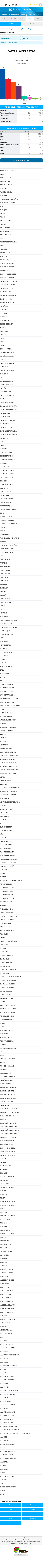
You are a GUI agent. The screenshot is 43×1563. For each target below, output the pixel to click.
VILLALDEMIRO (4, 1383)
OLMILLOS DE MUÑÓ (6, 830)
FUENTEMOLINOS (5, 574)
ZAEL (1, 1483)
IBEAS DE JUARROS (6, 666)
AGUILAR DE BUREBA (6, 185)
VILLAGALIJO (4, 1362)
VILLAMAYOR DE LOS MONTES (9, 1390)
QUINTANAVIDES (5, 973)
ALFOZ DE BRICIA (5, 195)
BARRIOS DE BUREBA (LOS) (8, 295)
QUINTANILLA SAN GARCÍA (8, 987)
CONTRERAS (4, 488)
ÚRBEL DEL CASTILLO (6, 1251)
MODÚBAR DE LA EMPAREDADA (9, 788)
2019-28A (13, 19)
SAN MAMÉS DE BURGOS (7, 1094)
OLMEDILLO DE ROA (6, 827)
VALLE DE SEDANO (5, 1294)
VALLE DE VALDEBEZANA (7, 1301)
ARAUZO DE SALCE (5, 231)
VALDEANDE (3, 1258)
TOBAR (2, 1209)
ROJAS (2, 1055)
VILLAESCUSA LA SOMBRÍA (8, 1348)
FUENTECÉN (3, 563)
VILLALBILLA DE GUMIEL (7, 1380)
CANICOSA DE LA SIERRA (7, 370)
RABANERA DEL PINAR (6, 998)
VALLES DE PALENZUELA (7, 1319)
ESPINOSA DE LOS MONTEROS (9, 524)
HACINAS (3, 606)
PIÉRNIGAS (3, 905)
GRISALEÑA (3, 595)
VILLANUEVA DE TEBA (6, 1423)
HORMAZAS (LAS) (5, 631)
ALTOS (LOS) (4, 210)
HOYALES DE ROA (5, 645)
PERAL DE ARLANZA (6, 902)
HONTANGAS (4, 616)
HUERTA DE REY (5, 656)
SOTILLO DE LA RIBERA (7, 1176)
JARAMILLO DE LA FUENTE (8, 688)
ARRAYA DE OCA (5, 252)
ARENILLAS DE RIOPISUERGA (8, 242)
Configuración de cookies (29, 1541)
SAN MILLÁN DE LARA (6, 1102)
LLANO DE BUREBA (5, 713)
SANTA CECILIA (4, 1105)
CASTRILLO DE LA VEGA (7, 424)
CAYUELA (3, 445)
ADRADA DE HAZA (5, 178)
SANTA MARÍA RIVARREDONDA (9, 1134)
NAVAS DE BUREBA (5, 816)
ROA (1, 1052)
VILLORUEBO (4, 1469)
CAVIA (2, 442)
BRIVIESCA (3, 335)
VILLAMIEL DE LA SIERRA (7, 1405)
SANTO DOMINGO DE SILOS (8, 1148)
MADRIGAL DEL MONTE (7, 716)
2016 (21, 19)
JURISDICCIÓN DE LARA (7, 702)
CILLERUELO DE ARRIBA (7, 474)
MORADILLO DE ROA (6, 809)
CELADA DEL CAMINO (6, 452)
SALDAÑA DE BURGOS (6, 1080)
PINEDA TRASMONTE (6, 912)
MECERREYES (4, 745)
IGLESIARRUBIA (4, 673)
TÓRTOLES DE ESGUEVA (7, 1233)
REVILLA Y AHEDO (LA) (7, 1041)
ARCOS (2, 238)
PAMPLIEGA (3, 870)
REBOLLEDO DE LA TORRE (8, 1009)
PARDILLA (3, 877)
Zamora (10, 1523)
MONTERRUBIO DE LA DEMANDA (10, 802)
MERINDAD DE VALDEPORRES (9, 770)
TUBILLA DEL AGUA (5, 1244)
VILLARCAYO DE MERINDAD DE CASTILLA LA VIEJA (15, 1433)
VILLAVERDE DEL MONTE (7, 1451)
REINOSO (3, 1023)
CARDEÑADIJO (4, 388)
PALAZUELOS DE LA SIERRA (8, 862)
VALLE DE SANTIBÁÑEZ (7, 1291)
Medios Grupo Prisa (21, 1555)
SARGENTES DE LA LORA (7, 1155)
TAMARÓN (3, 1191)
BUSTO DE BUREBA (5, 349)
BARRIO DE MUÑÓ (5, 292)
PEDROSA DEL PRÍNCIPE (7, 891)
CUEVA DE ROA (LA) (6, 506)
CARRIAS (2, 399)
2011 (38, 19)
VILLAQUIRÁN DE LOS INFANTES (9, 1430)
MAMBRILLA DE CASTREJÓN (8, 727)
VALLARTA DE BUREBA (6, 1269)
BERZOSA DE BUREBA (6, 324)
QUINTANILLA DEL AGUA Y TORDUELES (11, 977)
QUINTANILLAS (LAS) (6, 991)
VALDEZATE (3, 1262)
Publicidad (26, 1540)
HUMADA (2, 659)
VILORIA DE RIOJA (5, 1473)
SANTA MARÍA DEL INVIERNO (8, 1126)
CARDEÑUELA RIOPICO (7, 395)
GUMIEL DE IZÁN (5, 599)
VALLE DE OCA (4, 1287)
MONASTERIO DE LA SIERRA (8, 791)
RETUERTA (3, 1027)
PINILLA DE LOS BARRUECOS (8, 916)
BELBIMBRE (3, 310)
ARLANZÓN (3, 249)
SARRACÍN (3, 1159)
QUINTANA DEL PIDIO (6, 955)
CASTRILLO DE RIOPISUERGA (8, 431)
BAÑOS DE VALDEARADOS (8, 274)
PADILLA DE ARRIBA (6, 848)
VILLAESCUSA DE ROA (6, 1344)
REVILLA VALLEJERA (6, 1037)
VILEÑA (2, 1337)
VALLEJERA (3, 1316)
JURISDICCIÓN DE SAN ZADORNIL (10, 706)
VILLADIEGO (3, 1341)
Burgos (32, 1505)
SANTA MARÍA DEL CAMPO (8, 1123)
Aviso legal (32, 1540)
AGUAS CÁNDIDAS (5, 181)
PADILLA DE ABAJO (6, 845)
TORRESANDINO (5, 1230)
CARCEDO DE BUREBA (6, 381)
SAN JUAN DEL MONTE (7, 1091)
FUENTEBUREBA (5, 559)
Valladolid (33, 1518)
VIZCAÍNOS (3, 1480)
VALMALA (3, 1326)
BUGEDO (2, 338)
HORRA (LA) (3, 638)
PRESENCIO (3, 937)
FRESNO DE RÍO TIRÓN (7, 549)
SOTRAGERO (4, 1180)
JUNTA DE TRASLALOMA (7, 695)
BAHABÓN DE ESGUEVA (7, 267)
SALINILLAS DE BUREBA (7, 1084)
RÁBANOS (3, 1002)
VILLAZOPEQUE (4, 1462)
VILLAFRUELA (4, 1358)
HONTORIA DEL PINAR (6, 623)
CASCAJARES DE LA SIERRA (8, 406)
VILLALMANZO (4, 1387)
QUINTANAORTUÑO (6, 962)
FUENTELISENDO (5, 570)
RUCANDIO (3, 1069)
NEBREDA (3, 820)
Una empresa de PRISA (20, 1550)
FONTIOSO (3, 531)
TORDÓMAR (3, 1212)
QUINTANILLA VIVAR (6, 994)
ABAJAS (2, 174)
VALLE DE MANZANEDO (7, 1280)
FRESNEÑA (3, 541)
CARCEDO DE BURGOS (6, 384)
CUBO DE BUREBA (5, 502)
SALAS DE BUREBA (5, 1073)
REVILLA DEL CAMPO (6, 1030)
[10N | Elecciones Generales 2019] (21, 9)
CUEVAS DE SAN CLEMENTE (8, 509)
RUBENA (2, 1062)
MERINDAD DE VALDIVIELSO (8, 773)
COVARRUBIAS (4, 495)
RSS (30, 1543)
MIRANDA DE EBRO (5, 780)
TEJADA (2, 1198)
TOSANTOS (3, 1237)
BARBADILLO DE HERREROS (8, 281)
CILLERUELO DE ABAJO (7, 470)
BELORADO (3, 313)
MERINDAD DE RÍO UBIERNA (8, 763)
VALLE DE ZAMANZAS (6, 1312)
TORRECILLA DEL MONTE (7, 1216)
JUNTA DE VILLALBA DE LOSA (9, 698)
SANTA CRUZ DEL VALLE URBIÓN (10, 1112)
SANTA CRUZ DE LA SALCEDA (9, 1109)
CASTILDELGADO (5, 413)
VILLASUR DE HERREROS (7, 1444)
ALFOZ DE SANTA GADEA (7, 203)
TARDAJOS (3, 1194)
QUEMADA (3, 948)
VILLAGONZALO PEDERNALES (9, 1365)
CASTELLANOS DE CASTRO (8, 409)
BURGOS (2, 345)
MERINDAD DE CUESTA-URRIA (9, 755)
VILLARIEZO (3, 1437)
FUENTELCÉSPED (5, 566)
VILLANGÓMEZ (4, 1408)
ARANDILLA (3, 224)
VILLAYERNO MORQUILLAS (8, 1458)
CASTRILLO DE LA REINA (7, 420)
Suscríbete (33, 4)
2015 (29, 19)
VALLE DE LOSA (4, 1276)
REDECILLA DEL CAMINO (7, 1012)
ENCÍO (2, 513)
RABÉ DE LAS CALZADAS (7, 1005)
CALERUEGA (3, 360)
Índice (26, 1543)
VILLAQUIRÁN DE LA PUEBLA (8, 1426)
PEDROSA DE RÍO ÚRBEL (7, 895)
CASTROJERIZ (4, 438)
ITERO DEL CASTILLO (6, 684)
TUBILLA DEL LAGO (5, 1248)
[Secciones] (2, 4)
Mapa (35, 14)
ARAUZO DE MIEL (5, 228)
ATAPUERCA (3, 256)
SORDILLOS (3, 1173)
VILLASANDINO (4, 1440)
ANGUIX (2, 217)
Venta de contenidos (17, 1540)
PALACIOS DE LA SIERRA (7, 855)
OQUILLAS (3, 838)
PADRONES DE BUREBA (7, 852)
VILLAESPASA (4, 1351)
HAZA (1, 609)
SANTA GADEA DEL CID (7, 1116)
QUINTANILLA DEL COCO (7, 984)
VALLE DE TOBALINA (6, 1298)
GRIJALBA (3, 591)
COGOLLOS (3, 481)
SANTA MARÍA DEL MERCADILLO (9, 1130)
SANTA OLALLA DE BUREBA (8, 1137)
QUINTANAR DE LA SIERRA (8, 970)
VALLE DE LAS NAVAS (6, 1273)
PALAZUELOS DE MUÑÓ (7, 866)
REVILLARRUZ (4, 1034)
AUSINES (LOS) (4, 260)
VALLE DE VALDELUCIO (7, 1308)
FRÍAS (2, 556)
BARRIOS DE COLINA (6, 299)
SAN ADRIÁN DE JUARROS (8, 1087)
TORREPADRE (4, 1226)
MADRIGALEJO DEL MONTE (8, 720)
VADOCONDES (4, 1255)
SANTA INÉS (3, 1119)
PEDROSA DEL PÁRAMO (7, 887)
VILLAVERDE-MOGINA (6, 1455)
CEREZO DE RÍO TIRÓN (6, 456)
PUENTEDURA (4, 945)
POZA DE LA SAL (5, 927)
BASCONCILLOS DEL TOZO (8, 302)
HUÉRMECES (4, 648)
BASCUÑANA (4, 306)
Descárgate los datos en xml (21, 160)
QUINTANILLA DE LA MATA (8, 980)
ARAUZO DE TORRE (5, 235)
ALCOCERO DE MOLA (6, 192)
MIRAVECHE (3, 784)
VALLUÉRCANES (5, 1323)
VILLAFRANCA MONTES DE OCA (9, 1355)
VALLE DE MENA (5, 1283)
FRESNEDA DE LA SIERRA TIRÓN (9, 538)
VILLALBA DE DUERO (6, 1373)
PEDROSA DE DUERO (6, 884)
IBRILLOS (2, 670)
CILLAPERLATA (4, 467)
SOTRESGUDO (4, 1184)
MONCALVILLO (4, 798)
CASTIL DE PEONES (6, 417)
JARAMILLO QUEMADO (6, 691)
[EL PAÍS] (12, 4)
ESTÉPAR (3, 527)
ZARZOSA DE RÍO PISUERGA (8, 1487)
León (10, 1509)
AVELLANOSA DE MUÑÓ (7, 263)
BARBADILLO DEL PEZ (6, 288)
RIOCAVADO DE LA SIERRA (8, 1048)
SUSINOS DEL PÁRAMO (7, 1187)
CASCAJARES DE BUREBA (7, 402)
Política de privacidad (7, 1541)
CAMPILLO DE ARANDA (7, 363)
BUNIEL (2, 342)
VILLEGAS (3, 1465)
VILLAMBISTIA (4, 1398)
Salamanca (10, 1514)
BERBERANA (3, 317)
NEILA (2, 823)
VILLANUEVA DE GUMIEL (7, 1419)
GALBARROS (4, 584)
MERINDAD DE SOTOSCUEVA (8, 766)
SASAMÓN (3, 1162)
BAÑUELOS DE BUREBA (7, 277)
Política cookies (18, 1541)
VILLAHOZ (3, 1369)
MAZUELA (3, 741)
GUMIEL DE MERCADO (6, 602)
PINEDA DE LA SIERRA (6, 909)
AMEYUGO (3, 213)
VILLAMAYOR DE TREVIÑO (8, 1394)
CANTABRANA (4, 374)
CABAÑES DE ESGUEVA (7, 352)
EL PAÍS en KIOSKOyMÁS (17, 1543)
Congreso (10, 24)
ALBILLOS (3, 188)
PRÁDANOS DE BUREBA (7, 930)
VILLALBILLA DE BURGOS (7, 1376)
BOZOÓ (2, 327)
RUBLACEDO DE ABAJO (7, 1066)
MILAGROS (3, 777)
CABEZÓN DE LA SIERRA (7, 356)
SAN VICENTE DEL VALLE (7, 1151)
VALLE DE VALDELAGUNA (7, 1305)
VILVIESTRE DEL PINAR (7, 1476)
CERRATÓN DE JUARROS (7, 459)
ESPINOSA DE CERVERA (7, 516)
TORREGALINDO (5, 1219)
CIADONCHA (3, 463)
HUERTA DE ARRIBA (6, 652)
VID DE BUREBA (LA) (6, 1330)
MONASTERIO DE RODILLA (8, 795)
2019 (5, 19)
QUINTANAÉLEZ (4, 959)
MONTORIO (3, 805)
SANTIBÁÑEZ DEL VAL (6, 1144)
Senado (32, 24)
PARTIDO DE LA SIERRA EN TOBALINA (11, 880)
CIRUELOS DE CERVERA (7, 477)
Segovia (32, 1514)
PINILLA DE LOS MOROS (7, 920)
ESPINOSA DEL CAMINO (7, 520)
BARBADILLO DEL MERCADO (8, 285)
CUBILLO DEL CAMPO (6, 499)
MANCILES (3, 738)
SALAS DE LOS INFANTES (7, 1077)
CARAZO (2, 377)
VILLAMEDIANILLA (5, 1401)
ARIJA (2, 245)
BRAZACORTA (4, 331)
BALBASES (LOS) (5, 270)
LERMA (2, 709)
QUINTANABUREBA (5, 952)
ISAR (1, 681)
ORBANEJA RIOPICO (6, 841)
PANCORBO (3, 873)
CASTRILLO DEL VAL (6, 427)
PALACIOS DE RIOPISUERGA (8, 859)
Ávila (10, 1505)
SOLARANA (3, 1169)
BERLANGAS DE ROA (6, 320)
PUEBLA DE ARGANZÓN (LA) (8, 941)
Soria (10, 1518)
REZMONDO (3, 1044)
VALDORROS (4, 1266)
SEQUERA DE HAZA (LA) (7, 1166)
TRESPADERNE (4, 1241)
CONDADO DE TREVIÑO (7, 484)
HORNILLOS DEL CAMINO (7, 634)
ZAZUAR (2, 1490)
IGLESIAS (2, 677)
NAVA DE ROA (4, 813)
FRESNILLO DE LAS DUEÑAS (8, 545)
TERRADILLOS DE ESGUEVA (8, 1201)
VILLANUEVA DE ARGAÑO (7, 1412)
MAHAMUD (3, 723)
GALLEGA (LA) (4, 588)
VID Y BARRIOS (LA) (6, 1333)
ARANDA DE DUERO (6, 220)
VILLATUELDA (4, 1448)
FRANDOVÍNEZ (4, 534)
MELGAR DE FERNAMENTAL (8, 752)
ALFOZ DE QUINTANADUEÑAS (9, 199)
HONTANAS (3, 613)
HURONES (3, 663)
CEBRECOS (3, 449)
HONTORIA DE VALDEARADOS (9, 627)
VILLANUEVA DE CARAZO (7, 1415)
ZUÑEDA (2, 1494)
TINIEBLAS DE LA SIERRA (7, 1205)
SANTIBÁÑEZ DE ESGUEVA (8, 1141)
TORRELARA (3, 1223)
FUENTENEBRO (4, 577)
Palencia (32, 1509)
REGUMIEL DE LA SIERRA (7, 1019)
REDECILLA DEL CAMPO (7, 1016)
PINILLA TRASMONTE (6, 923)
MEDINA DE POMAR (6, 748)
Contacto (8, 1540)
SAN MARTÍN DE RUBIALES (8, 1098)
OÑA (1, 834)
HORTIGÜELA (4, 641)
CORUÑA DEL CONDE (6, 491)
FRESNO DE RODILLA (6, 552)
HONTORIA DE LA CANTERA (8, 620)
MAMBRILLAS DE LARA (7, 731)
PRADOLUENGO (4, 934)
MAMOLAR (3, 734)
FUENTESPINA (4, 581)
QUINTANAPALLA (5, 966)
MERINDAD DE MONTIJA (7, 759)
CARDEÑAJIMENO (5, 392)
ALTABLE (2, 206)
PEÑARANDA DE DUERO (7, 898)
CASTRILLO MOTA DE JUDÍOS (9, 434)
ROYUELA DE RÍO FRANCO (8, 1059)
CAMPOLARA (4, 367)
